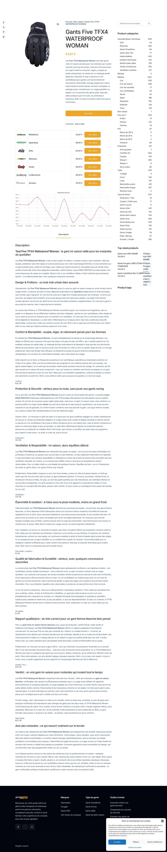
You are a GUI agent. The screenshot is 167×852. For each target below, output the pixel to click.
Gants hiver (125, 219)
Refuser (136, 842)
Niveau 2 (123, 163)
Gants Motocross (127, 222)
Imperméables (126, 56)
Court (122, 177)
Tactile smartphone (128, 66)
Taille (120, 170)
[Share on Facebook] (4, 22)
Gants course (125, 205)
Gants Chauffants (127, 49)
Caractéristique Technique (129, 39)
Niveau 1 (123, 160)
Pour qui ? (122, 115)
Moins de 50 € (126, 139)
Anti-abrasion (125, 149)
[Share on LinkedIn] (4, 37)
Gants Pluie (125, 225)
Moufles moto (126, 191)
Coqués (123, 156)
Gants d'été (125, 208)
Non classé (78, 22)
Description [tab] (64, 234)
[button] (162, 821)
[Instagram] (32, 827)
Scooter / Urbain (127, 239)
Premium (123, 142)
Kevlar (122, 94)
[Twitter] (25, 827)
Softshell (123, 105)
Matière (121, 77)
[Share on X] (4, 27)
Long (122, 180)
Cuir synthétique (127, 91)
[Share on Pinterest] (4, 32)
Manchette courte (127, 184)
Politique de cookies (134, 847)
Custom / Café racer (128, 201)
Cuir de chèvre (126, 84)
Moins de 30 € (126, 136)
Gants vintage (126, 232)
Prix (119, 129)
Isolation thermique (128, 60)
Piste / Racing (126, 236)
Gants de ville (125, 212)
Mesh (122, 98)
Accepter (117, 842)
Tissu (122, 108)
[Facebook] (18, 827)
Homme (123, 125)
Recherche (149, 23)
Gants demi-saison (128, 215)
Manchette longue (127, 187)
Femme (123, 122)
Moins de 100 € (126, 132)
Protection (122, 146)
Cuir (121, 80)
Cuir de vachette (127, 87)
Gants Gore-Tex (126, 53)
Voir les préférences (154, 842)
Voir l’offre (89, 113)
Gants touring (125, 229)
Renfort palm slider (128, 63)
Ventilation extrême (128, 70)
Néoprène (124, 101)
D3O (122, 42)
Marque (121, 73)
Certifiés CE (125, 153)
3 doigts (123, 174)
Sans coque (125, 167)
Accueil (69, 22)
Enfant (122, 118)
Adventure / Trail (127, 198)
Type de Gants (124, 194)
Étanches (124, 46)
